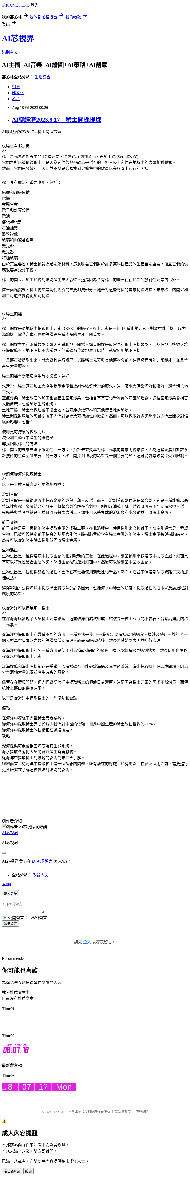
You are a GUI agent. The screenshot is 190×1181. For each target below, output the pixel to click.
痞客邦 (38, 861)
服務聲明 (142, 1112)
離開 (28, 1171)
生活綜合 (42, 77)
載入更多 (10, 893)
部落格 (18, 93)
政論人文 (40, 875)
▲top (6, 884)
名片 (16, 99)
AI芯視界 (18, 38)
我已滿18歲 (12, 1171)
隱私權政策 (123, 1112)
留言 (49, 861)
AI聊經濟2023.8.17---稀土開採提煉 (56, 120)
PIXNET (58, 1112)
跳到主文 (10, 52)
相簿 (16, 87)
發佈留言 (10, 924)
